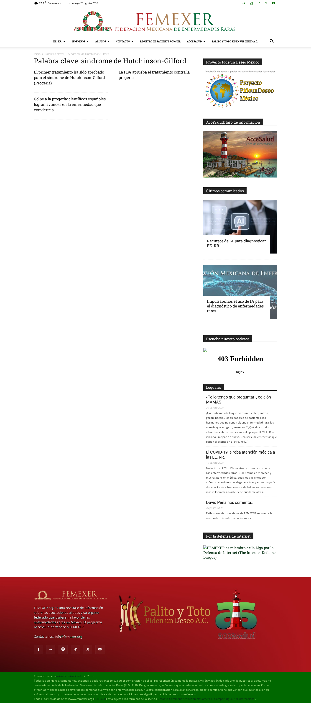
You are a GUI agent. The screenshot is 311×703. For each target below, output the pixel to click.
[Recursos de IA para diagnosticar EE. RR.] (240, 227)
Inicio (37, 54)
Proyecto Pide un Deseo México (232, 62)
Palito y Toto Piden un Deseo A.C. (235, 41)
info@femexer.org (68, 636)
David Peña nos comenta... (230, 502)
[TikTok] (258, 3)
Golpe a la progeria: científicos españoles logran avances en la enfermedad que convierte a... (70, 104)
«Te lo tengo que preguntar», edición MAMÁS (238, 399)
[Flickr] (243, 3)
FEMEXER (100, 699)
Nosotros (78, 41)
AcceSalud (194, 41)
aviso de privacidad (68, 676)
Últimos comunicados (225, 190)
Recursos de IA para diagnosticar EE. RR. (236, 243)
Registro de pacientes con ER (160, 41)
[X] (266, 3)
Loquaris (213, 387)
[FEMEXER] (155, 21)
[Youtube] (273, 3)
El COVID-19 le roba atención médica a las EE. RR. (240, 454)
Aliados (100, 41)
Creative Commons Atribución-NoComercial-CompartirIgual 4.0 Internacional (206, 699)
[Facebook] (236, 3)
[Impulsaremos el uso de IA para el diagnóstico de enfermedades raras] (240, 292)
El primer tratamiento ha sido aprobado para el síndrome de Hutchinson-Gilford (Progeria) (69, 77)
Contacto (123, 41)
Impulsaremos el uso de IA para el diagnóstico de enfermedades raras (235, 306)
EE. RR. (57, 41)
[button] (271, 42)
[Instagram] (251, 3)
